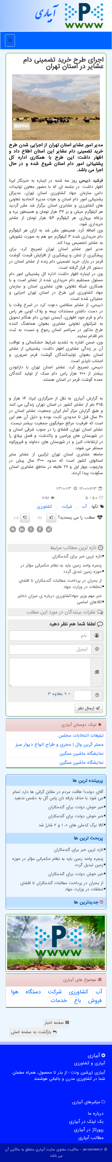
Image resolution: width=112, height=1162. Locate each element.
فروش (95, 1001)
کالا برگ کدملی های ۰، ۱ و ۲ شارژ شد (71, 825)
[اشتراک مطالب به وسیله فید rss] (12, 529)
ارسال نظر (87, 708)
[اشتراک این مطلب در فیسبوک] (40, 529)
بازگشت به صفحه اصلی (32, 1032)
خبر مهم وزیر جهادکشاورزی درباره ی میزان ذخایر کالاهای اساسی (60, 599)
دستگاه (33, 992)
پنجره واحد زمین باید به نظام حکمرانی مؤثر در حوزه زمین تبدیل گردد (61, 568)
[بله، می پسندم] (51, 517)
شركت (67, 507)
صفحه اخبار (54, 1023)
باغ (77, 1001)
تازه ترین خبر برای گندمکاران (77, 556)
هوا (14, 992)
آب (84, 507)
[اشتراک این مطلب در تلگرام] (49, 529)
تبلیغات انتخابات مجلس (81, 735)
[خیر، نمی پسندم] (25, 517)
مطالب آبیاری (91, 1137)
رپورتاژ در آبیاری (89, 1129)
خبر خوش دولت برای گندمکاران (75, 807)
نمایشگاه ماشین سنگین (81, 753)
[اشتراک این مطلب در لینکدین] (22, 529)
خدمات (59, 1001)
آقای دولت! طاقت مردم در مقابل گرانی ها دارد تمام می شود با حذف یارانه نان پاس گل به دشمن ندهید (58, 795)
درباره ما (96, 1113)
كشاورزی (44, 507)
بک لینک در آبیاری (86, 1121)
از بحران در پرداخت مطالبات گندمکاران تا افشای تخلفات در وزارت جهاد (60, 584)
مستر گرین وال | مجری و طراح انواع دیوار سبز (60, 744)
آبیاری (45, 15)
